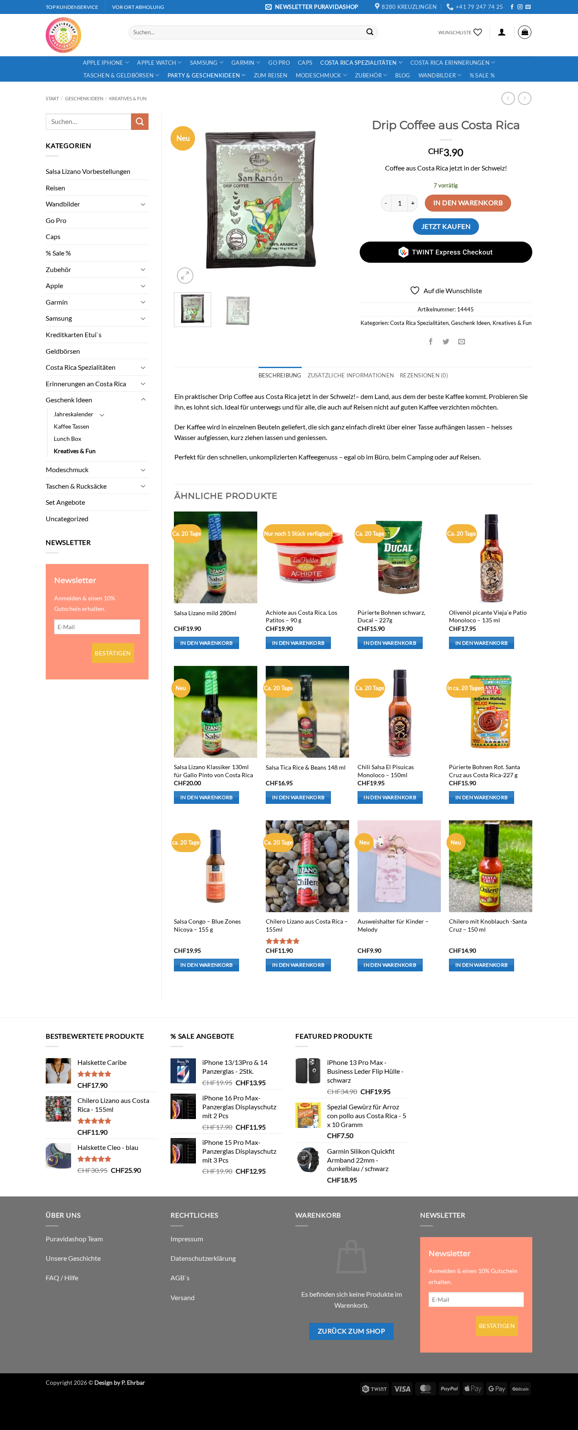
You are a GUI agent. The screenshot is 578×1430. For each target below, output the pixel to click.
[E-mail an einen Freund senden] (461, 342)
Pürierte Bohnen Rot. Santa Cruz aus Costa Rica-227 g (484, 770)
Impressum (187, 1239)
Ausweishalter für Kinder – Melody (393, 925)
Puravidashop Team (74, 1239)
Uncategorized (67, 518)
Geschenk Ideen (84, 98)
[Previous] (188, 199)
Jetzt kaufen (446, 226)
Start (52, 98)
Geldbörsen (63, 351)
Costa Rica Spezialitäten (358, 62)
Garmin (243, 62)
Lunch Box (67, 438)
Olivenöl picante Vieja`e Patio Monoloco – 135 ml (488, 616)
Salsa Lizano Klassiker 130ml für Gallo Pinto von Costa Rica (213, 770)
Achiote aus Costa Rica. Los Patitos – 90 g (301, 616)
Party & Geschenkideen (204, 75)
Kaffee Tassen (71, 426)
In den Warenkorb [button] (206, 643)
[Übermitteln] (370, 32)
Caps (305, 62)
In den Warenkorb (468, 202)
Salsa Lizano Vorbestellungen (88, 171)
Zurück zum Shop (351, 1331)
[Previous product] (524, 98)
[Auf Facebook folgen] (512, 7)
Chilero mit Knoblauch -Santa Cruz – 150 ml (488, 925)
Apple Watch (156, 62)
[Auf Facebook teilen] (431, 342)
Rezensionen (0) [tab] (424, 375)
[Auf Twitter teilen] (446, 342)
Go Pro (279, 62)
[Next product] (508, 98)
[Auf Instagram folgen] (520, 7)
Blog (402, 75)
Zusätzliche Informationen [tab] (351, 375)
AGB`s (180, 1277)
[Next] (332, 199)
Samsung (204, 62)
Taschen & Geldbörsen (118, 75)
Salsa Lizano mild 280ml (205, 612)
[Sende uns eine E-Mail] (528, 7)
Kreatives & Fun (127, 98)
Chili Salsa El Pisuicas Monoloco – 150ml (386, 770)
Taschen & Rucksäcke (76, 486)
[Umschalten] (143, 204)
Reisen (55, 188)
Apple (54, 285)
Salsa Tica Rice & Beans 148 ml (306, 767)
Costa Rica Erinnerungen (450, 62)
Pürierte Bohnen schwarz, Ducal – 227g (391, 616)
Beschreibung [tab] (280, 375)
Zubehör (368, 75)
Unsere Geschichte (73, 1258)
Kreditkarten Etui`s (74, 334)
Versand (183, 1297)
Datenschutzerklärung (203, 1258)
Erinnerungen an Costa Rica (86, 384)
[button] (313, 7)
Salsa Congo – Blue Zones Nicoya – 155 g (207, 925)
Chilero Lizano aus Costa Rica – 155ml (307, 925)
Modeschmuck (318, 75)
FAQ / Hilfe (62, 1277)
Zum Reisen (271, 75)
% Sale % (482, 75)
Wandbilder (437, 75)
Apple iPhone (103, 62)
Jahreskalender (74, 414)
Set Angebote (65, 502)
